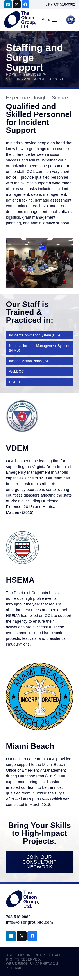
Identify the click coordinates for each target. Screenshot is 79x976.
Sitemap (15, 968)
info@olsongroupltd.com (29, 922)
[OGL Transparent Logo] (20, 20)
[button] (49, 19)
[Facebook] (25, 4)
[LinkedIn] (8, 4)
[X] (17, 4)
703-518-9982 (18, 917)
